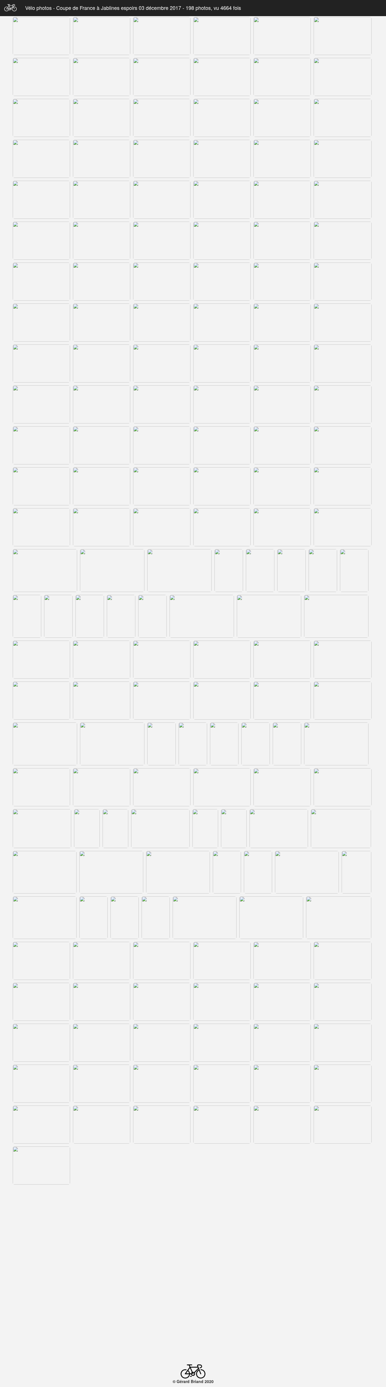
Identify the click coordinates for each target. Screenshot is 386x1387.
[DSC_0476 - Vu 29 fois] (343, 486)
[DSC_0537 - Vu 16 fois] (341, 828)
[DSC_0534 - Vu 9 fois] (205, 828)
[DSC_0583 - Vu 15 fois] (343, 1084)
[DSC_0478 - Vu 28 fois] (101, 527)
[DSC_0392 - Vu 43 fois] (41, 36)
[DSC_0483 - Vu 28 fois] (45, 570)
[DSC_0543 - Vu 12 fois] (307, 872)
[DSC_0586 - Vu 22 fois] (161, 1125)
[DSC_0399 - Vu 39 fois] (41, 77)
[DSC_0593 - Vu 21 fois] (161, 1165)
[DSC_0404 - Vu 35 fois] (282, 77)
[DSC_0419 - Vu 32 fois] (222, 159)
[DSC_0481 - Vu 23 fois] (282, 527)
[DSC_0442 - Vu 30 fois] (222, 282)
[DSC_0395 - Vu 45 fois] (222, 36)
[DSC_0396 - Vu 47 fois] (282, 36)
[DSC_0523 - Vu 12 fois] (41, 787)
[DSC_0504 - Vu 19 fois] (222, 660)
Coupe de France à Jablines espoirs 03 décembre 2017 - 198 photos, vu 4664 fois (148, 7)
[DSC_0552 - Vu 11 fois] (271, 917)
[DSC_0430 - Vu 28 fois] (222, 200)
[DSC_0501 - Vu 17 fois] (41, 660)
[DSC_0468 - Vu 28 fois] (222, 445)
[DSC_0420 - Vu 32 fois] (282, 159)
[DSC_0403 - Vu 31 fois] (222, 77)
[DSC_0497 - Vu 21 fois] (202, 616)
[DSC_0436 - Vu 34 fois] (222, 241)
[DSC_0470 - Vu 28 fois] (343, 445)
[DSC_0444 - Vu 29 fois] (282, 282)
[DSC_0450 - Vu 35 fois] (282, 322)
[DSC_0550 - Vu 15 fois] (156, 917)
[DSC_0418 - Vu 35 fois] (161, 159)
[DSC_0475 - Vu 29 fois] (282, 486)
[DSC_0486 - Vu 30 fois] (228, 570)
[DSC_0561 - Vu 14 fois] (101, 1002)
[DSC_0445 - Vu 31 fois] (343, 282)
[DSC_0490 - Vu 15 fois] (354, 570)
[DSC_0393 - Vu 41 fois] (101, 36)
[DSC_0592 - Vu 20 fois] (101, 1165)
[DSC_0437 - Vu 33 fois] (282, 241)
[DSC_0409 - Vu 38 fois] (161, 118)
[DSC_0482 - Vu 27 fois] (343, 527)
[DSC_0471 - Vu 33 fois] (41, 486)
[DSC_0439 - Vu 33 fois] (41, 282)
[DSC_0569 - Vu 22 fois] (222, 1043)
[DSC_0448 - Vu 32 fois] (161, 322)
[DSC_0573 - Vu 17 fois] (101, 1084)
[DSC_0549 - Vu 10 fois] (124, 917)
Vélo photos (39, 7)
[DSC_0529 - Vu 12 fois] (42, 828)
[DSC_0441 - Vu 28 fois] (161, 282)
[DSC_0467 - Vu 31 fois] (161, 445)
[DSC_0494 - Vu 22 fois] (89, 616)
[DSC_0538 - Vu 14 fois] (45, 872)
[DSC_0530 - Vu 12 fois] (87, 828)
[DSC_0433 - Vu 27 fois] (41, 241)
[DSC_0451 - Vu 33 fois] (343, 322)
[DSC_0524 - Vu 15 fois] (101, 787)
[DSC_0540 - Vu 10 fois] (178, 872)
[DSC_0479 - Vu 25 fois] (161, 527)
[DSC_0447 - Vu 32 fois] (101, 322)
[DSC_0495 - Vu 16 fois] (121, 616)
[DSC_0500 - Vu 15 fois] (336, 616)
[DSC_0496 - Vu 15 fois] (152, 616)
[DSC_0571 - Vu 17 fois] (343, 1043)
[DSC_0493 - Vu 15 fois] (58, 616)
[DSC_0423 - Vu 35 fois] (101, 200)
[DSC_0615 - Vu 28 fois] (222, 1288)
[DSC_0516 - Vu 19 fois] (161, 743)
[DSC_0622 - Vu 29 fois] (27, 1331)
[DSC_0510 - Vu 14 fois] (161, 701)
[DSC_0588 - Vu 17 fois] (222, 1125)
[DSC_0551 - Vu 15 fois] (205, 917)
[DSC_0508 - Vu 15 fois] (41, 701)
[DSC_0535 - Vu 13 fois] (234, 828)
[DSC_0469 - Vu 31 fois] (282, 445)
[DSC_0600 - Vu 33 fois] (161, 1206)
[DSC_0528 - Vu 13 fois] (343, 787)
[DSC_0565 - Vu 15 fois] (343, 1002)
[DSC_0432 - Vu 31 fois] (343, 200)
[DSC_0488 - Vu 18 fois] (291, 570)
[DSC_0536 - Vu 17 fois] (279, 828)
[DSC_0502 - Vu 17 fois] (101, 660)
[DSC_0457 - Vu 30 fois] (343, 363)
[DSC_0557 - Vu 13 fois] (222, 961)
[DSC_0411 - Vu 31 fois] (222, 118)
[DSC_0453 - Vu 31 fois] (101, 363)
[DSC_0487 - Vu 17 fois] (260, 570)
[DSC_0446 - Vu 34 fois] (41, 322)
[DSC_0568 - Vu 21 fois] (161, 1043)
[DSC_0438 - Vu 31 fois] (343, 241)
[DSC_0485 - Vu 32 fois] (179, 570)
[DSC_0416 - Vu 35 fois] (41, 159)
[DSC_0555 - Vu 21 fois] (101, 961)
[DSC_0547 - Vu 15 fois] (45, 917)
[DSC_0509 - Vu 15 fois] (101, 701)
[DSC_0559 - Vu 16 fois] (343, 961)
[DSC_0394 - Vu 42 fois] (161, 36)
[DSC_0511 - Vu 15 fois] (222, 701)
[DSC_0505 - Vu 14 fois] (282, 660)
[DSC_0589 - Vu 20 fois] (282, 1125)
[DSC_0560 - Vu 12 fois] (41, 1002)
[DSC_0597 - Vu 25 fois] (41, 1206)
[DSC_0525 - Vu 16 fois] (161, 787)
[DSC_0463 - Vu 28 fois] (343, 404)
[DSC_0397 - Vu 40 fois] (343, 36)
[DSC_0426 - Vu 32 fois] (161, 200)
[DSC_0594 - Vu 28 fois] (222, 1165)
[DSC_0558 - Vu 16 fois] (282, 961)
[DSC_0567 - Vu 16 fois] (101, 1043)
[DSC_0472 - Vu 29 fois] (101, 486)
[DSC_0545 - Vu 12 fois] (356, 872)
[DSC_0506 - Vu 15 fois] (343, 660)
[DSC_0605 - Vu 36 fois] (343, 1206)
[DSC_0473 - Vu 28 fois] (161, 486)
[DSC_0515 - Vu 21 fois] (112, 743)
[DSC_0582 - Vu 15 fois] (282, 1084)
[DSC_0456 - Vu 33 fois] (282, 363)
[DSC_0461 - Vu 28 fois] (222, 404)
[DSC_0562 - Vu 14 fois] (161, 1002)
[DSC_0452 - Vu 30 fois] (41, 363)
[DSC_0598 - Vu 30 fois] (101, 1206)
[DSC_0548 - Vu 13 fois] (93, 917)
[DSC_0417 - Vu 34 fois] (101, 159)
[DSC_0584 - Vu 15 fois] (41, 1125)
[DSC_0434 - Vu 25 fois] (101, 241)
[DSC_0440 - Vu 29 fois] (101, 282)
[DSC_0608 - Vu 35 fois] (161, 1247)
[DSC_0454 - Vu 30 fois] (161, 363)
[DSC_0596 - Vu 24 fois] (343, 1165)
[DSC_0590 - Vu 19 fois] (343, 1125)
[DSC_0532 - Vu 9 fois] (115, 828)
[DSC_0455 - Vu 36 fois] (222, 363)
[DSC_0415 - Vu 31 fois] (343, 118)
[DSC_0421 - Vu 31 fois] (343, 159)
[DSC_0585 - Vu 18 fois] (101, 1125)
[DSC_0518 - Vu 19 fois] (193, 743)
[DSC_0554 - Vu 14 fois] (41, 961)
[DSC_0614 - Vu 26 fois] (161, 1288)
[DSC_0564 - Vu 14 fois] (282, 1002)
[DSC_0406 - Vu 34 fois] (41, 118)
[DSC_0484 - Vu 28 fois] (112, 570)
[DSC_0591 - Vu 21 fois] (41, 1165)
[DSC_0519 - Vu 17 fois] (224, 743)
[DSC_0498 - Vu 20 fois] (269, 616)
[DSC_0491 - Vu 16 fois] (27, 616)
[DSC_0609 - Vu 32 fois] (222, 1247)
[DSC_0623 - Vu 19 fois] (58, 1331)
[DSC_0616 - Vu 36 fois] (282, 1288)
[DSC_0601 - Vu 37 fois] (222, 1206)
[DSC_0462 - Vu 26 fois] (282, 404)
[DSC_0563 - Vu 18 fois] (222, 1002)
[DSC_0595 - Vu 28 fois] (282, 1165)
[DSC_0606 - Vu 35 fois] (41, 1247)
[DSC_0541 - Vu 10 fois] (227, 872)
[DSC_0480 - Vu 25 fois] (222, 527)
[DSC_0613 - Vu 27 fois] (101, 1288)
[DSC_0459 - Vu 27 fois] (101, 404)
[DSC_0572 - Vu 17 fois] (41, 1084)
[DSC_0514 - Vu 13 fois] (45, 743)
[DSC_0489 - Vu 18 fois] (323, 570)
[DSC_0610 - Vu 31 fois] (282, 1247)
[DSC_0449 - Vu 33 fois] (222, 322)
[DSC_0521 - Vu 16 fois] (287, 743)
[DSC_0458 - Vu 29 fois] (41, 404)
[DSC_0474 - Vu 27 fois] (222, 486)
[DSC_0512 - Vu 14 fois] (282, 701)
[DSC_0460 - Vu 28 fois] (161, 404)
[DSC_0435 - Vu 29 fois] (161, 241)
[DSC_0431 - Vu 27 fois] (282, 200)
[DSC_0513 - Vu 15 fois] (343, 701)
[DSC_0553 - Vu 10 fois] (338, 917)
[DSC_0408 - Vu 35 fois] (101, 118)
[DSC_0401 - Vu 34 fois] (101, 77)
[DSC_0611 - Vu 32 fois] (343, 1247)
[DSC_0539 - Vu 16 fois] (111, 872)
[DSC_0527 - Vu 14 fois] (282, 787)
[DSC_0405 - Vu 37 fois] (343, 77)
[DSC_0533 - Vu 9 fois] (160, 828)
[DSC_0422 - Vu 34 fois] (41, 200)
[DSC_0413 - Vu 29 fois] (282, 118)
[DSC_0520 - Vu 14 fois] (255, 743)
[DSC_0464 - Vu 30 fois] (41, 445)
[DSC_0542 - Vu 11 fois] (258, 872)
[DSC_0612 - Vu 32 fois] (41, 1288)
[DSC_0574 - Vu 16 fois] (161, 1084)
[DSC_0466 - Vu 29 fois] (101, 445)
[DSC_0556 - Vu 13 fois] (161, 961)
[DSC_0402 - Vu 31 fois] (161, 77)
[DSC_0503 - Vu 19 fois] (161, 660)
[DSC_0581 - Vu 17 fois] (222, 1084)
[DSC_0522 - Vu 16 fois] (336, 743)
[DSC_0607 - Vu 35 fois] (101, 1247)
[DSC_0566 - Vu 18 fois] (41, 1043)
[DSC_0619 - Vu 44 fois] (343, 1288)
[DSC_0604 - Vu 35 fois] (282, 1206)
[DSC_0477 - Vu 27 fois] (41, 527)
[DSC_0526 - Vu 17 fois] (222, 787)
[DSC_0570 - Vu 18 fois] (282, 1043)
